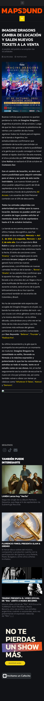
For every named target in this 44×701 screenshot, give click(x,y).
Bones (37, 269)
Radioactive (7, 337)
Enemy (5, 256)
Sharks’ (6, 273)
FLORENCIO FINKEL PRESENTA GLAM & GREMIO (21, 545)
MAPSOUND (22, 57)
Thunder (34, 334)
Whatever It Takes (24, 381)
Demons (8, 385)
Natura (38, 381)
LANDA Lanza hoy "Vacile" (15, 496)
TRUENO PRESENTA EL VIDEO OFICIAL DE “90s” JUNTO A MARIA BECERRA (20, 599)
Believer (24, 334)
